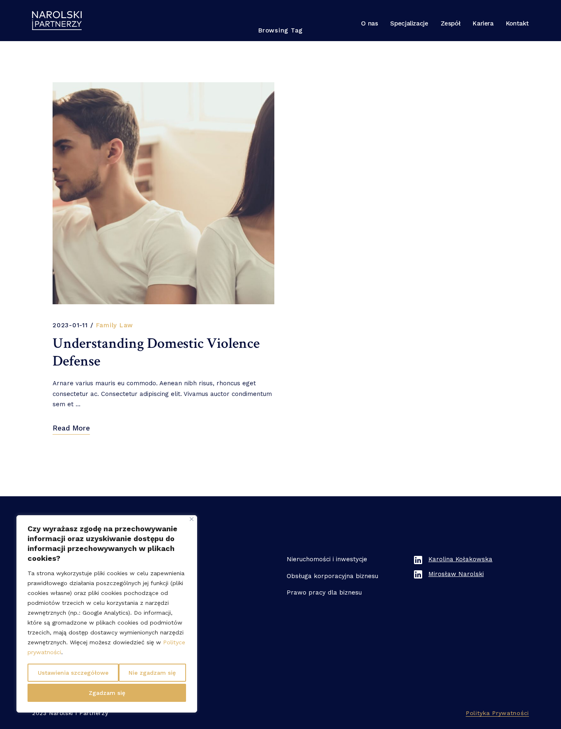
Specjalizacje (409, 23)
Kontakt (517, 23)
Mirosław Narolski (456, 574)
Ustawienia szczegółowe (73, 672)
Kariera (483, 23)
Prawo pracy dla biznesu (324, 592)
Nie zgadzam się (152, 672)
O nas (369, 23)
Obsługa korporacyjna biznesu (332, 576)
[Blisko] (191, 519)
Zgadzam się (107, 693)
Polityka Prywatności (497, 713)
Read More (71, 428)
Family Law (114, 325)
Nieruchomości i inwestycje (327, 559)
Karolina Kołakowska (460, 559)
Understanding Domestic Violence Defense (156, 352)
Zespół (451, 23)
